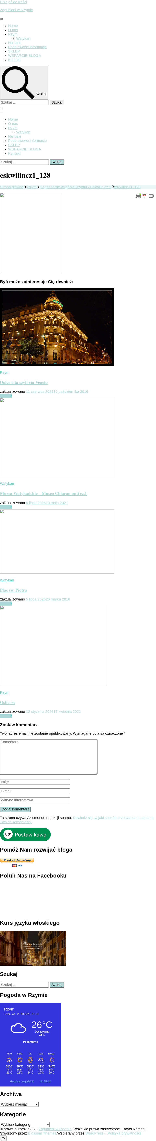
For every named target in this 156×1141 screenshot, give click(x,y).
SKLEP (14, 51)
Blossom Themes (42, 1133)
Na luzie (14, 43)
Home (13, 26)
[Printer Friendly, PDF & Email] (145, 195)
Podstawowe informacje (27, 47)
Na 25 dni (45, 1081)
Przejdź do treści (13, 2)
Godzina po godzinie (22, 1081)
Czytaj (5, 396)
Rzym (12, 34)
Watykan (23, 38)
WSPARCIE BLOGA (24, 56)
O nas (13, 30)
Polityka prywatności (124, 1133)
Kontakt (14, 60)
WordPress (95, 1133)
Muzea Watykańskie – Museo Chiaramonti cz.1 (43, 493)
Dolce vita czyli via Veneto (24, 382)
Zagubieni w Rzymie (16, 10)
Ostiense (7, 702)
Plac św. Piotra (13, 590)
